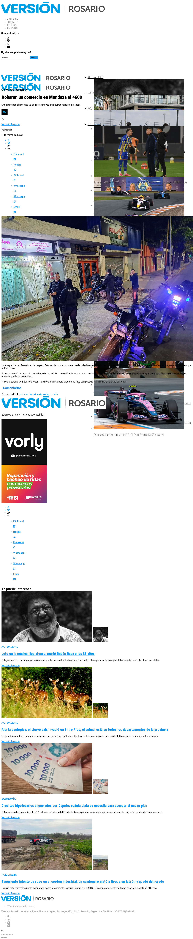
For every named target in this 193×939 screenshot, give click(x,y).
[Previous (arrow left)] (2, 937)
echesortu (26, 394)
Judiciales (12, 22)
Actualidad (13, 19)
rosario (54, 394)
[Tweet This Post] (99, 510)
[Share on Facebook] (99, 507)
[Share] (5, 934)
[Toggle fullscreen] (8, 934)
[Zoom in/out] (11, 934)
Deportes (12, 27)
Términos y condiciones (20, 906)
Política (11, 25)
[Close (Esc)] (2, 934)
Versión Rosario (11, 124)
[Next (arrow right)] (5, 937)
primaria (37, 394)
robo (46, 394)
